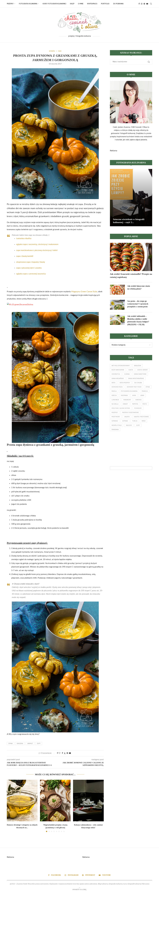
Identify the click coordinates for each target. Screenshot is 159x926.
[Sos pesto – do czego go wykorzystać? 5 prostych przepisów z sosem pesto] (117, 305)
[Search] (151, 3)
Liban (142, 395)
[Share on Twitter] (65, 753)
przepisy (115, 412)
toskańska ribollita (23, 238)
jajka (134, 395)
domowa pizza (117, 387)
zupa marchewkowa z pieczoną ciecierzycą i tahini (37, 250)
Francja (145, 391)
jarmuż (30, 743)
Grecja (114, 395)
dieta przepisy (125, 382)
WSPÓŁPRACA (92, 3)
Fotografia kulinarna (28, 3)
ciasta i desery (142, 370)
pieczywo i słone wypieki (121, 408)
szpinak (125, 421)
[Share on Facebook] (62, 753)
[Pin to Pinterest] (67, 753)
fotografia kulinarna (129, 391)
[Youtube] (147, 3)
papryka (135, 404)
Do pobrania (118, 3)
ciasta (130, 370)
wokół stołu (117, 425)
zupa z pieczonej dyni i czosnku (29, 268)
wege (143, 421)
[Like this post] (59, 753)
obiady (125, 404)
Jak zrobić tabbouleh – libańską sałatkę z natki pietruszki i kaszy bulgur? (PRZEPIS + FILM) (138, 320)
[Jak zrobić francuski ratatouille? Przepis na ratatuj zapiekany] (131, 257)
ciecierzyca (116, 374)
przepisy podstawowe (130, 412)
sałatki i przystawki (141, 416)
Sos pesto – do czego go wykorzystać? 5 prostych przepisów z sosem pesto (137, 304)
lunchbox (115, 399)
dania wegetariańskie (136, 378)
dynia (10, 743)
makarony (127, 399)
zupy (38, 743)
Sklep (72, 3)
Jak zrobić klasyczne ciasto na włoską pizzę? (138, 287)
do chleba (138, 382)
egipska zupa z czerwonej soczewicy (31, 274)
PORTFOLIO (105, 3)
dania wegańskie (118, 378)
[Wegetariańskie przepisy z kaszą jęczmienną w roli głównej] (55, 800)
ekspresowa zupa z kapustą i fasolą (30, 262)
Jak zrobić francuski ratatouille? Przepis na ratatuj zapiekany (131, 275)
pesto (144, 404)
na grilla (115, 404)
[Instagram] (141, 3)
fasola (114, 391)
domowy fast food (134, 387)
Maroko (138, 399)
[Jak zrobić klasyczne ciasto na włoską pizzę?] (117, 290)
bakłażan (137, 365)
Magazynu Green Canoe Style (84, 292)
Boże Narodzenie (118, 370)
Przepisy (10, 3)
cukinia (127, 374)
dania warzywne (140, 374)
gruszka (20, 743)
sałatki (127, 416)
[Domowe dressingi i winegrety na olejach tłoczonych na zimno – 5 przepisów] (22, 800)
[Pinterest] (144, 3)
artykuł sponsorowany (121, 365)
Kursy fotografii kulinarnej (54, 3)
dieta (113, 382)
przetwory (116, 416)
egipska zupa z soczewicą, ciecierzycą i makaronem (37, 244)
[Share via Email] (70, 753)
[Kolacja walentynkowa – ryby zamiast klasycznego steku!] (88, 800)
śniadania (115, 429)
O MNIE (80, 3)
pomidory (138, 408)
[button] (10, 806)
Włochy (129, 425)
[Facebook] (139, 3)
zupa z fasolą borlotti (24, 256)
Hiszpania (124, 395)
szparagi (115, 421)
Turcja (134, 421)
